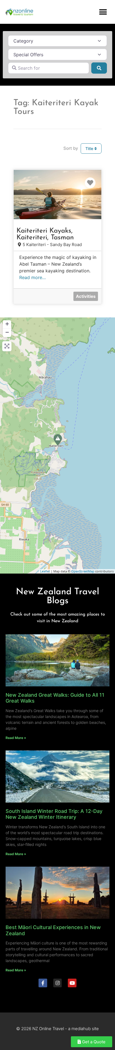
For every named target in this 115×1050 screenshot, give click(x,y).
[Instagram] (57, 983)
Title (89, 148)
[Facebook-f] (43, 983)
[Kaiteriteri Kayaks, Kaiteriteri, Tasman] (57, 439)
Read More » (16, 738)
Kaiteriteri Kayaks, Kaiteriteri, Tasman (45, 234)
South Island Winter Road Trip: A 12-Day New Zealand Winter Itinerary (54, 814)
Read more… (32, 277)
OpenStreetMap (82, 571)
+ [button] (7, 323)
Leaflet (45, 571)
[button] (103, 12)
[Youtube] (72, 983)
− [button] (7, 332)
